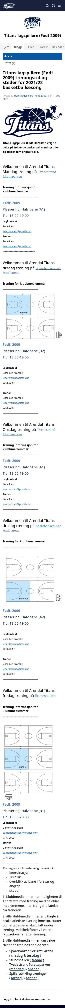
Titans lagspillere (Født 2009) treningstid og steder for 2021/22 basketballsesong (28, 80)
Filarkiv (43, 47)
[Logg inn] (53, 6)
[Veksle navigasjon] (59, 6)
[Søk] (47, 6)
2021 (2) (10, 63)
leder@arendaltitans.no (16, 377)
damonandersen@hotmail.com (20, 832)
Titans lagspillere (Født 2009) (30, 95)
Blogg (18, 47)
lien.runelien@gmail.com (17, 231)
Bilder (30, 47)
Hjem (5, 47)
